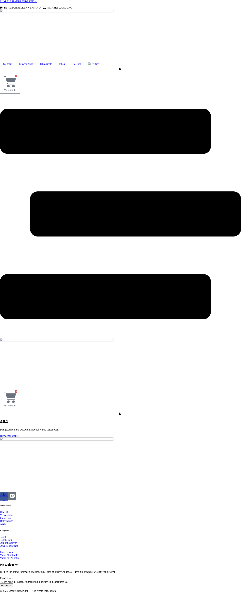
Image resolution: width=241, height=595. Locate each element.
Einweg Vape (26, 64)
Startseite (8, 64)
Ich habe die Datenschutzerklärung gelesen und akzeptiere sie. (36, 581)
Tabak (62, 64)
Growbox (76, 64)
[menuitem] (93, 64)
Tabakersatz (46, 64)
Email (3, 578)
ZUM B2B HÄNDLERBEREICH (18, 1)
